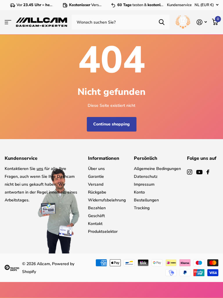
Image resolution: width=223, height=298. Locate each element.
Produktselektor (103, 231)
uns (40, 168)
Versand (95, 184)
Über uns (96, 168)
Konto (139, 192)
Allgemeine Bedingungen (157, 168)
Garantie (96, 176)
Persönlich (145, 158)
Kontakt (95, 223)
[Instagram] (189, 172)
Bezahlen (97, 208)
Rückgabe (97, 192)
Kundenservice (179, 5)
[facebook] (207, 172)
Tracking (142, 208)
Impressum (144, 184)
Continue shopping (111, 124)
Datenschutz (146, 176)
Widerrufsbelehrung (107, 200)
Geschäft (96, 216)
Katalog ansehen (8, 22)
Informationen (103, 158)
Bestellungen (146, 200)
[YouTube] (199, 172)
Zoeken (162, 22)
